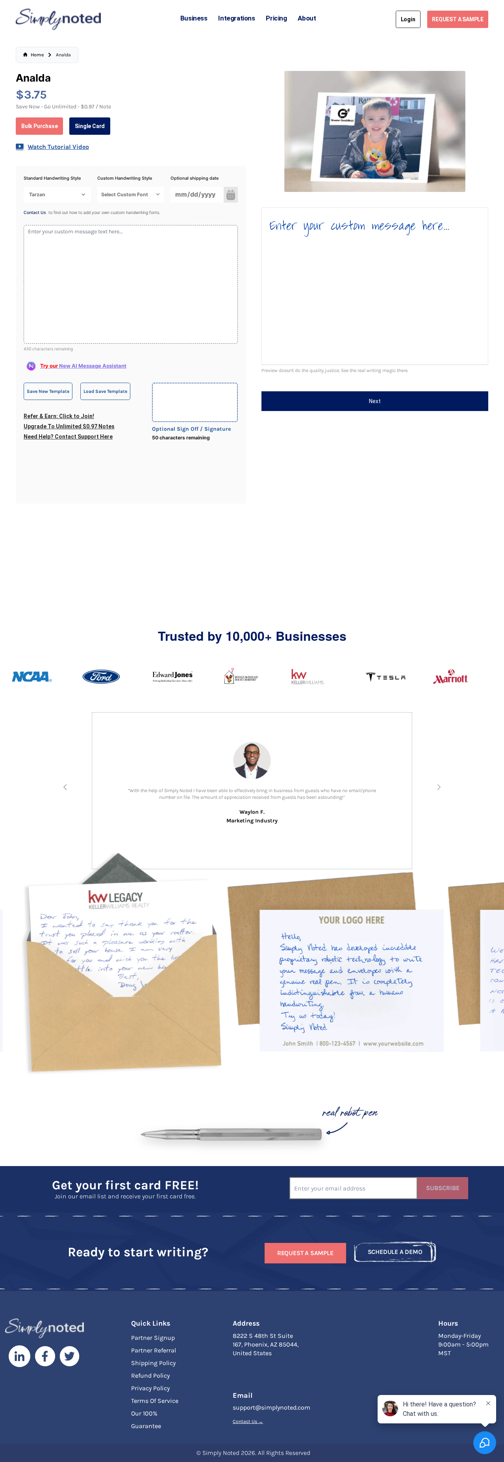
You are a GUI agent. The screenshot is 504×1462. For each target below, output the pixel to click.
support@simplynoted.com (271, 1407)
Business (194, 18)
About (307, 18)
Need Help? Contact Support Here (68, 436)
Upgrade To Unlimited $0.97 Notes (69, 426)
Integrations (236, 18)
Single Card (90, 126)
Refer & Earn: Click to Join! (59, 416)
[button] (65, 787)
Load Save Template (105, 391)
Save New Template (48, 391)
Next (375, 401)
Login (408, 19)
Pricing (276, 18)
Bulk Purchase (39, 126)
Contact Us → (248, 1421)
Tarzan (37, 194)
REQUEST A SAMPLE (458, 19)
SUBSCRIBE (443, 1188)
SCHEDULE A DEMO (395, 1252)
